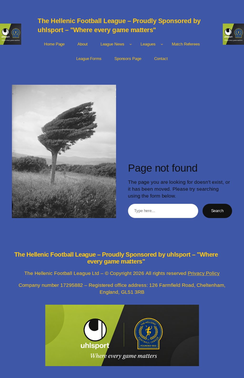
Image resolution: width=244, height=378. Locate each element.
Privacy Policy (204, 273)
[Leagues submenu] (162, 44)
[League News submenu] (130, 44)
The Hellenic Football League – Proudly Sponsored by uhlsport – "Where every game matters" (116, 258)
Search (217, 210)
